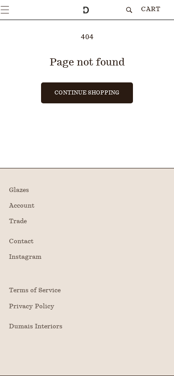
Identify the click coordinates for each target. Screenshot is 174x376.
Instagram (25, 257)
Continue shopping (87, 92)
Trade (18, 221)
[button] (4, 10)
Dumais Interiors (35, 326)
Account (21, 206)
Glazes (19, 190)
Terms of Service (35, 290)
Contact (21, 241)
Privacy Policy (31, 306)
